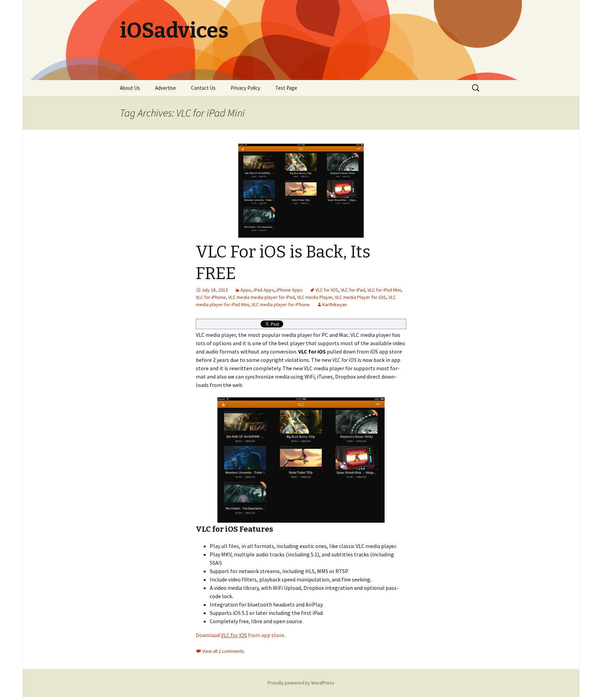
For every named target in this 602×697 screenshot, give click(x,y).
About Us (130, 88)
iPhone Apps (290, 290)
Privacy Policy (245, 88)
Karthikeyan (334, 304)
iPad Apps (264, 290)
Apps (245, 290)
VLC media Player (314, 297)
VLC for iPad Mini (384, 290)
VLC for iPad (353, 290)
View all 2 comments (223, 651)
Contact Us (203, 88)
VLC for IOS (326, 290)
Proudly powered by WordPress (301, 683)
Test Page (286, 88)
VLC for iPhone (211, 297)
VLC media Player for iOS (360, 297)
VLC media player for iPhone (281, 304)
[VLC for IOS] (301, 460)
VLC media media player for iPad (261, 297)
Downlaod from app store (240, 635)
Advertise (165, 88)
